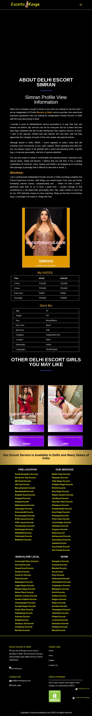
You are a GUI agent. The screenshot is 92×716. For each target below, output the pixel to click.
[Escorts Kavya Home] (25, 4)
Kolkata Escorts (59, 596)
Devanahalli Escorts (24, 512)
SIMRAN (46, 261)
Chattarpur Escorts (23, 627)
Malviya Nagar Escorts (25, 589)
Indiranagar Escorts (24, 529)
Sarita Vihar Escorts (24, 610)
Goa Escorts (57, 572)
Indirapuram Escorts (61, 536)
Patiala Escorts (59, 617)
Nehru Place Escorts (24, 592)
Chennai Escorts (59, 565)
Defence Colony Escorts (26, 596)
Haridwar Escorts (60, 627)
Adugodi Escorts (22, 498)
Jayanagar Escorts (23, 509)
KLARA (65, 429)
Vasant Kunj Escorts (24, 568)
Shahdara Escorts (60, 526)
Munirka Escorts (22, 630)
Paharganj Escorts (60, 516)
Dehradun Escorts (60, 623)
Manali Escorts (58, 630)
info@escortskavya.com (21, 681)
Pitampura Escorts (60, 505)
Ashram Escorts (22, 617)
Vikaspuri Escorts (60, 478)
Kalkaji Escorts (22, 620)
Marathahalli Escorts (24, 491)
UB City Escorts (22, 484)
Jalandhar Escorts (60, 613)
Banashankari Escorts (25, 488)
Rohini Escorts (58, 488)
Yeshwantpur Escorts (24, 526)
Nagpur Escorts (59, 599)
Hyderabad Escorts (60, 579)
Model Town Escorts (61, 474)
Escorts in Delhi (44, 112)
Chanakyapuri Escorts (25, 603)
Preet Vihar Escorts (60, 519)
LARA (65, 443)
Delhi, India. (16, 685)
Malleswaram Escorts (24, 505)
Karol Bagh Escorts (61, 512)
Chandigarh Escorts (61, 610)
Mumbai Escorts (59, 568)
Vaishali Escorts (59, 543)
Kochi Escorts (58, 592)
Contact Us (53, 665)
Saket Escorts (21, 579)
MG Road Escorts (23, 481)
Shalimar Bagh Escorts (62, 484)
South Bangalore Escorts (26, 474)
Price (51, 656)
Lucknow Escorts (60, 620)
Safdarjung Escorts (24, 613)
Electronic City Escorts (25, 478)
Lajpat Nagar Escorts (24, 585)
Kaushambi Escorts (61, 547)
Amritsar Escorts (59, 606)
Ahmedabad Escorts (61, 582)
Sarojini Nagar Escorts (25, 606)
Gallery (51, 660)
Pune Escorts (58, 575)
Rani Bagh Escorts (60, 491)
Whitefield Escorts (23, 533)
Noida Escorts (58, 533)
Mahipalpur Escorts (24, 582)
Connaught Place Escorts (26, 561)
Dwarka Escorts (22, 572)
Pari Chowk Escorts (61, 550)
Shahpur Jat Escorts (24, 623)
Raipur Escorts (59, 603)
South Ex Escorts (23, 575)
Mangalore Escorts (60, 589)
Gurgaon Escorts (59, 529)
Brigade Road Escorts (25, 495)
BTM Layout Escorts (24, 519)
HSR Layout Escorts (24, 522)
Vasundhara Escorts (61, 540)
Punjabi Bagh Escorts (62, 509)
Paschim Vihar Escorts (62, 502)
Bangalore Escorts (60, 561)
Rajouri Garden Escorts (62, 495)
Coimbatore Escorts (61, 585)
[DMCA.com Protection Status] (55, 702)
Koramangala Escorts (25, 516)
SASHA (27, 429)
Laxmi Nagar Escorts (61, 522)
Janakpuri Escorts (60, 498)
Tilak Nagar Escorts (61, 481)
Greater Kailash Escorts (26, 599)
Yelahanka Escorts (23, 536)
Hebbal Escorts (22, 502)
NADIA (26, 443)
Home (51, 651)
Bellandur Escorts (23, 540)
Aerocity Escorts (22, 565)
